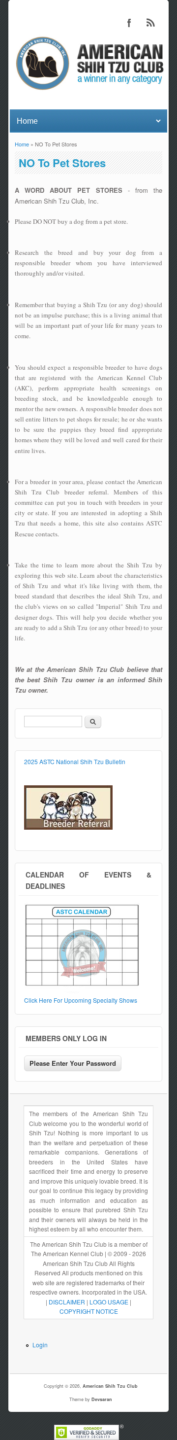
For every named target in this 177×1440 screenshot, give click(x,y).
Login (40, 1344)
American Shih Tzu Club (110, 1386)
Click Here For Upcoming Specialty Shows (80, 1000)
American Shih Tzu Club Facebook (129, 23)
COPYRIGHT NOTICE (88, 1311)
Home (22, 144)
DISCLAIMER (67, 1302)
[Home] (88, 91)
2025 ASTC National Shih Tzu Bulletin (74, 761)
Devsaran (101, 1399)
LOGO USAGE (108, 1302)
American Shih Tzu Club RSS (151, 23)
